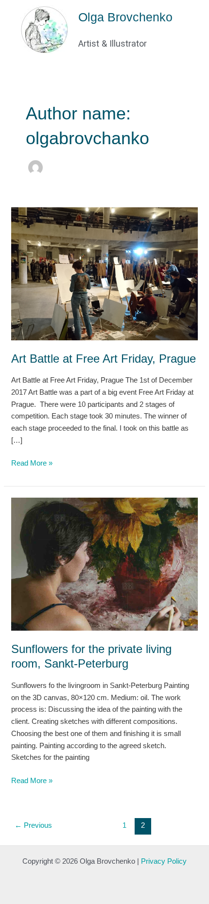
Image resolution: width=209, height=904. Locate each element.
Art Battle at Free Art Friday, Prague (103, 358)
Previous (33, 825)
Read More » (31, 462)
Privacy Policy (164, 861)
